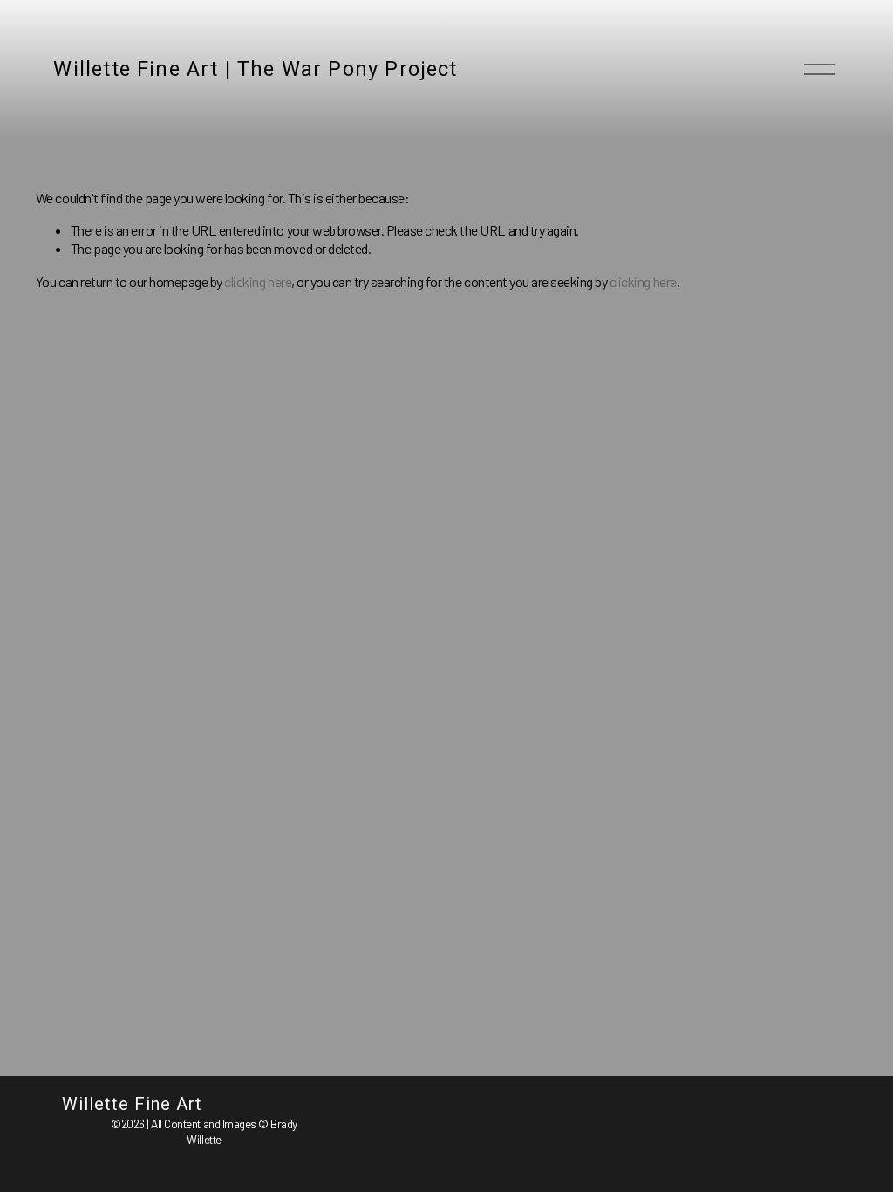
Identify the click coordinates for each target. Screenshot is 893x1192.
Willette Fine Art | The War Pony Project (255, 69)
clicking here (257, 281)
